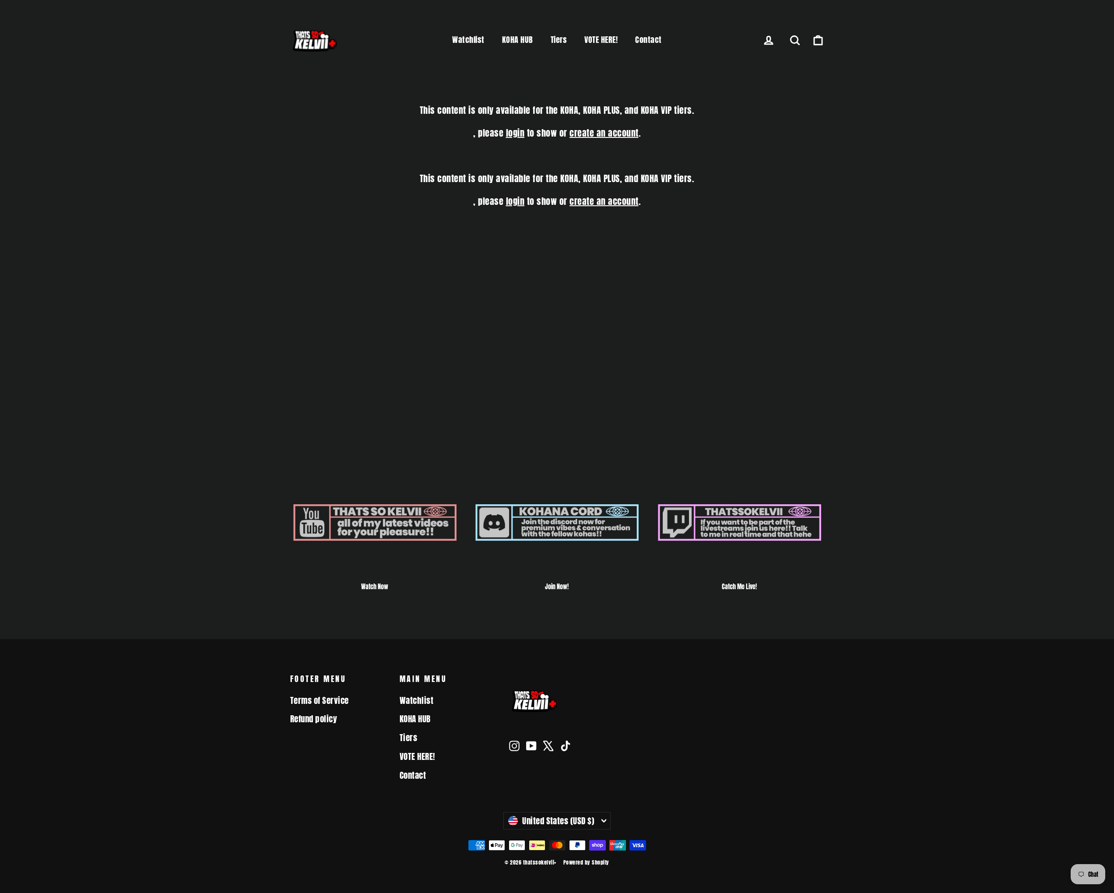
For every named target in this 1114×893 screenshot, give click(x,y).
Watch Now (374, 586)
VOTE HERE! (601, 40)
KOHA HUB (517, 40)
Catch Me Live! (739, 586)
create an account (604, 133)
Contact (648, 40)
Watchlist (468, 40)
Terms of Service (319, 700)
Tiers (559, 40)
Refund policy (313, 719)
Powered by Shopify (586, 862)
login (515, 133)
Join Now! (557, 586)
